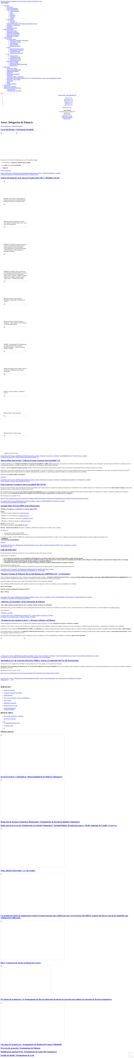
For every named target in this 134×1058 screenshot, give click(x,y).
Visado (8, 47)
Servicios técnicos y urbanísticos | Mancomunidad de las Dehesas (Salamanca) (31, 777)
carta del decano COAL (36, 173)
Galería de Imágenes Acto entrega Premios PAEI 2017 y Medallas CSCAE (30, 178)
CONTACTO (7, 85)
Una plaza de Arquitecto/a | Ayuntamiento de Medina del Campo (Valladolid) (31, 1044)
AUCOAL (12, 21)
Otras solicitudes (14, 43)
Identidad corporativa (12, 28)
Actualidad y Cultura (14, 69)
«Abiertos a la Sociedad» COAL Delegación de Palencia (23, 602)
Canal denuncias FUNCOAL (14, 90)
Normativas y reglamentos (13, 25)
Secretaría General (11, 39)
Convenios (9, 26)
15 (11, 679)
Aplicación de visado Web (16, 53)
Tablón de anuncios (11, 83)
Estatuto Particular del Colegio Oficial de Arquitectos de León (22, 23)
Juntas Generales (14, 44)
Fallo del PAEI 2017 (9, 550)
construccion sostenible (69, 479)
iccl (76, 479)
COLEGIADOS (8, 37)
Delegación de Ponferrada (13, 33)
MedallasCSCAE (68, 455)
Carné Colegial (7, 700)
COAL (41, 597)
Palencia (12, 14)
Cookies (70, 115)
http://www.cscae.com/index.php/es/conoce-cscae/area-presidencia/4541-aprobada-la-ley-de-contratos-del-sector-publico (30, 673)
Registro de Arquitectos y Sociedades (19, 40)
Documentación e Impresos (16, 50)
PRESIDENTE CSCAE (50, 501)
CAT (8, 54)
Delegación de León (12, 30)
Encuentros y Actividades (53, 455)
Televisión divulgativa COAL (12, 723)
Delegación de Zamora (12, 36)
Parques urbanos (70, 597)
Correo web (61, 95)
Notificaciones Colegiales (13, 74)
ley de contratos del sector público (64, 678)
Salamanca (12, 16)
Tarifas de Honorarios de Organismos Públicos (10, 709)
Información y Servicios (13, 61)
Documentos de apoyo (15, 60)
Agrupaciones (10, 19)
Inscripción (3, 477)
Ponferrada (12, 15)
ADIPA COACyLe (115, 607)
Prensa (8, 82)
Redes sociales (67, 118)
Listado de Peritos (8, 695)
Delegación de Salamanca (13, 35)
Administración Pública (12, 72)
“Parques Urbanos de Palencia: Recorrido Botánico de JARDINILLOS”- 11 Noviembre (35, 574)
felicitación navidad (47, 173)
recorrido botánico (78, 597)
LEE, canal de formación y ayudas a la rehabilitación (17, 698)
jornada (66, 545)
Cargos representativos (12, 8)
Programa (3, 542)
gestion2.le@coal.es (24, 515)
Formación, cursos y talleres (13, 80)
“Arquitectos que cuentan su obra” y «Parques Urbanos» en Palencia (28, 620)
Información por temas (15, 58)
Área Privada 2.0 (71, 95)
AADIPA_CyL (14, 22)
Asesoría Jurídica (14, 62)
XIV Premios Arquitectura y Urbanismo (13, 716)
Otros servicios (13, 65)
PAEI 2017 (75, 455)
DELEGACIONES (8, 29)
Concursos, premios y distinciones (34, 77)
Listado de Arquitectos (9, 690)
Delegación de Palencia (12, 32)
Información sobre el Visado (17, 49)
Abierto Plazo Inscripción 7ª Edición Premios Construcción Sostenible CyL (30, 460)
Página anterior (4, 679)
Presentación (10, 7)
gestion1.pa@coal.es (26, 521)
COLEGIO (6, 5)
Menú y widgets (4, 2)
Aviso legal (65, 115)
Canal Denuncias (11, 89)
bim (48, 545)
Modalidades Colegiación (10, 703)
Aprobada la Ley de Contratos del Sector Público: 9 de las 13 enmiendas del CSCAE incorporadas (39, 660)
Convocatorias (47, 597)
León (11, 12)
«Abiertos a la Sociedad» (7, 613)
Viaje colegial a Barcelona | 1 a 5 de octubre (18, 871)
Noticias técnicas (14, 55)
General (28, 173)
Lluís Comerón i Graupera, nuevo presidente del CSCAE (23, 484)
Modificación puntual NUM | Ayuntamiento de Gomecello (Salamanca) (29, 1052)
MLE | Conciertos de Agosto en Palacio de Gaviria (21, 963)
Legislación (47, 678)
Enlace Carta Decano (6, 170)
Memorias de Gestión (15, 46)
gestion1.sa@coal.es (28, 518)
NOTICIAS (7, 67)
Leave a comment (56, 173)
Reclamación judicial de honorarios (18, 64)
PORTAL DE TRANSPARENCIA (12, 88)
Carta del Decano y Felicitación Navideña (17, 129)
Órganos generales (14, 11)
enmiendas (52, 678)
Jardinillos (62, 597)
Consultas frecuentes (15, 51)
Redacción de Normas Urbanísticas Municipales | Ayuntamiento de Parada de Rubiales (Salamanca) (40, 822)
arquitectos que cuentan (70, 655)
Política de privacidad (67, 117)
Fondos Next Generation (10, 718)
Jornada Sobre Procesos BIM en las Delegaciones (20, 506)
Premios (80, 479)
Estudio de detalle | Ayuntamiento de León (17, 1055)
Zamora (12, 18)
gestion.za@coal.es (24, 513)
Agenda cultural (9, 725)
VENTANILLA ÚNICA (10, 86)
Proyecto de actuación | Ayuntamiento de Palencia (20, 1048)
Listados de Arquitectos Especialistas (13, 692)
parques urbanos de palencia (83, 655)
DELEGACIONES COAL (56, 545)
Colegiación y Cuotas (15, 42)
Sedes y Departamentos (12, 9)
